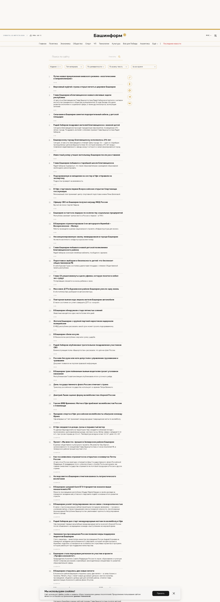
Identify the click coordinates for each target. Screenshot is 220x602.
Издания (54, 67)
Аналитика (145, 44)
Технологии (104, 44)
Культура (116, 44)
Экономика (65, 44)
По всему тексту (116, 67)
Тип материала (72, 67)
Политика (53, 44)
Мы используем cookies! (59, 591)
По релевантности (94, 67)
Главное (42, 44)
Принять (161, 593)
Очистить (112, 57)
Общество (78, 44)
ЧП (95, 44)
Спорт (88, 44)
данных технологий (82, 596)
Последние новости (172, 44)
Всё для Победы (130, 44)
